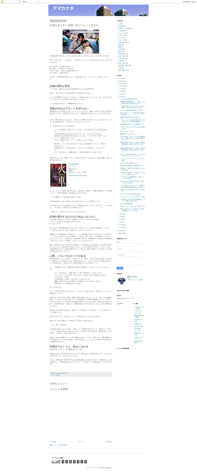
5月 (121, 217)
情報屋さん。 (139, 324)
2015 (120, 78)
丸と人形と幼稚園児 (126, 204)
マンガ (120, 37)
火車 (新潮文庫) (74, 164)
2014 (120, 81)
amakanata (133, 277)
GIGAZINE (138, 328)
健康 (119, 47)
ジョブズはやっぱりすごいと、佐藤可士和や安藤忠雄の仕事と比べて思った (132, 186)
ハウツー (121, 35)
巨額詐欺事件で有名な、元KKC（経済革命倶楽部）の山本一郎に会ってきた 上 (132, 150)
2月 (121, 224)
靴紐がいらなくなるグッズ (128, 134)
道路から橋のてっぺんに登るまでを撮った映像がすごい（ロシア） (132, 209)
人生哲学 (57, 375)
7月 (121, 97)
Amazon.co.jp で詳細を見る (78, 175)
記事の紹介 (121, 42)
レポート (121, 40)
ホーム (81, 442)
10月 (122, 89)
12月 (122, 83)
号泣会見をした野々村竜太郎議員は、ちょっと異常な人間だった (132, 200)
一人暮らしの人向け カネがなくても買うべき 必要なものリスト (132, 173)
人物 (119, 61)
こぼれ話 (121, 31)
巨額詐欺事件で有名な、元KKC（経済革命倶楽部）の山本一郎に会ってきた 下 (132, 144)
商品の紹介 (121, 54)
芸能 (119, 45)
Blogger (120, 26)
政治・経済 (121, 63)
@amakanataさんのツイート (126, 298)
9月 (121, 91)
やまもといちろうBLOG (139, 307)
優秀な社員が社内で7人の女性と (130, 117)
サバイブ (137, 331)
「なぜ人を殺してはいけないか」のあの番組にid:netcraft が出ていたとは (132, 107)
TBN (136, 321)
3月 (121, 222)
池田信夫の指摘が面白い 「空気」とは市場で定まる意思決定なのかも (132, 102)
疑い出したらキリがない (127, 131)
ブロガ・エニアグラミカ (139, 338)
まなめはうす (139, 319)
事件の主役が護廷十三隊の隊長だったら (132, 165)
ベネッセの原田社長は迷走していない (131, 110)
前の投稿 (108, 442)
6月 (121, 214)
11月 (122, 86)
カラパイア (138, 313)
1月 (121, 227)
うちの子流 (138, 311)
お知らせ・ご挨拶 (123, 28)
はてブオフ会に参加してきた (129, 163)
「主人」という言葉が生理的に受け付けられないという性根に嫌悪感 (132, 120)
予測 (119, 68)
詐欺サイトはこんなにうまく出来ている (132, 206)
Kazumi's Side (139, 326)
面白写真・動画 (123, 65)
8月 (121, 94)
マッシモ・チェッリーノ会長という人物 (132, 197)
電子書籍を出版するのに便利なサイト (131, 124)
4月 (121, 219)
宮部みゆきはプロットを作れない (64, 126)
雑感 (119, 49)
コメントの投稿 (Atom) (60, 445)
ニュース (121, 33)
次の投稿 (53, 442)
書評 (119, 51)
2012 (120, 233)
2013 (120, 230)
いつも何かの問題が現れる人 (129, 99)
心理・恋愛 (121, 56)
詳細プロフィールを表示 (135, 280)
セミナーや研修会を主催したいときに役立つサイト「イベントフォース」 (132, 155)
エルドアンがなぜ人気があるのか (130, 194)
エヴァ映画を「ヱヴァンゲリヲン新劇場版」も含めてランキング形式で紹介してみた (132, 138)
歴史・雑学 (121, 70)
